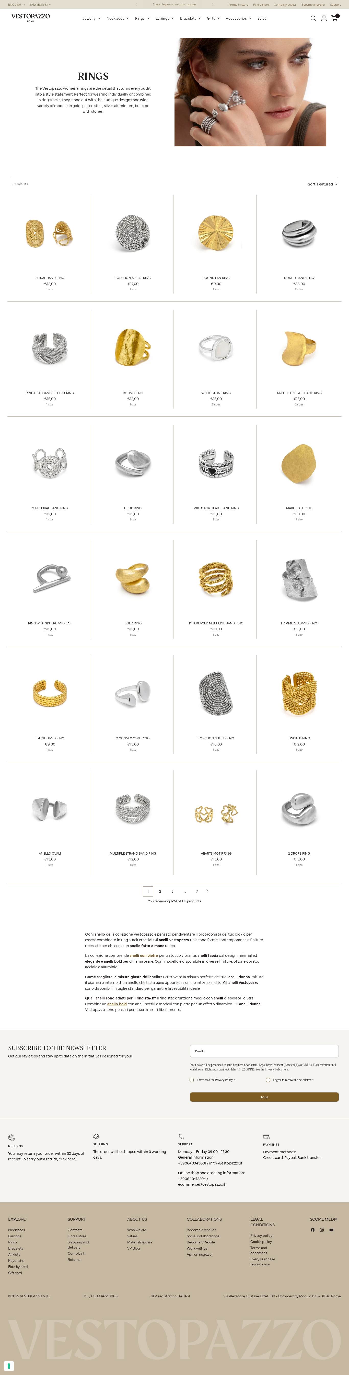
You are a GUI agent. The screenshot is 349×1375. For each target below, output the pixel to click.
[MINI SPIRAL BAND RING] (49, 463)
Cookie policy (261, 1241)
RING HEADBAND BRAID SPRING (50, 393)
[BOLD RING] (133, 578)
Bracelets (15, 1248)
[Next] (212, 4)
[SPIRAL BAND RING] (49, 233)
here (285, 1069)
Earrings (14, 1235)
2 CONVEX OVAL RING (132, 738)
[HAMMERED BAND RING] (299, 578)
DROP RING (133, 508)
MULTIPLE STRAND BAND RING (133, 853)
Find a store (77, 1235)
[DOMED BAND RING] (299, 233)
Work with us (197, 1248)
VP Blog (133, 1248)
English (14, 4)
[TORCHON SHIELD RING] (216, 693)
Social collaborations (203, 1235)
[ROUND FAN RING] (216, 233)
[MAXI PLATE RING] (299, 463)
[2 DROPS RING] (299, 808)
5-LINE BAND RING (50, 738)
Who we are (136, 1229)
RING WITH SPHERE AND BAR (50, 623)
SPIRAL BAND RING (50, 277)
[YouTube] (331, 1230)
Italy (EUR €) (38, 4)
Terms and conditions (258, 1250)
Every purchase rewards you (262, 1261)
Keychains (16, 1260)
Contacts (75, 1229)
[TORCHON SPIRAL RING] (133, 233)
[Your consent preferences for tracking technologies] (9, 1366)
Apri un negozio (199, 1254)
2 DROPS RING (299, 853)
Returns (74, 1259)
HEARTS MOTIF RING (216, 853)
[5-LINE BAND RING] (49, 693)
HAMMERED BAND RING (299, 623)
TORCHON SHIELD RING (216, 738)
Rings (12, 1241)
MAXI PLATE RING (299, 508)
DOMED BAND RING (299, 277)
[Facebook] (313, 1230)
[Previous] (136, 4)
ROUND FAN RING (216, 277)
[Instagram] (322, 1230)
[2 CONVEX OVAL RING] (133, 693)
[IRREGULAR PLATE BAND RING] (299, 348)
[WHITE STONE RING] (216, 348)
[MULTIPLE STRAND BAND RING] (133, 808)
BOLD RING (133, 623)
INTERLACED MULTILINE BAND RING (216, 623)
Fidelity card (18, 1266)
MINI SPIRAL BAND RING (50, 508)
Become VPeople (201, 1241)
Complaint (76, 1253)
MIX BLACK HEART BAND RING (216, 508)
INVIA (264, 1097)
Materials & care (140, 1241)
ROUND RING (133, 393)
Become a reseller (201, 1229)
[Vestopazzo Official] (30, 18)
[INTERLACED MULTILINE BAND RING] (216, 578)
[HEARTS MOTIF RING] (216, 808)
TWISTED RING (299, 738)
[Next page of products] (207, 891)
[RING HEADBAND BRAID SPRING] (49, 348)
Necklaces (16, 1229)
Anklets (14, 1254)
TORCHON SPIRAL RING (133, 277)
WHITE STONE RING (216, 393)
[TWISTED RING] (299, 693)
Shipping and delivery (78, 1244)
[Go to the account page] (324, 18)
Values (132, 1235)
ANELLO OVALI (50, 853)
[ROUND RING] (133, 348)
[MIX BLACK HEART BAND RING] (216, 463)
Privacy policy (261, 1235)
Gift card (15, 1272)
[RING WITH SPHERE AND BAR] (49, 578)
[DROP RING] (133, 463)
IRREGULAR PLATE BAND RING (299, 393)
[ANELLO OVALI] (49, 808)
